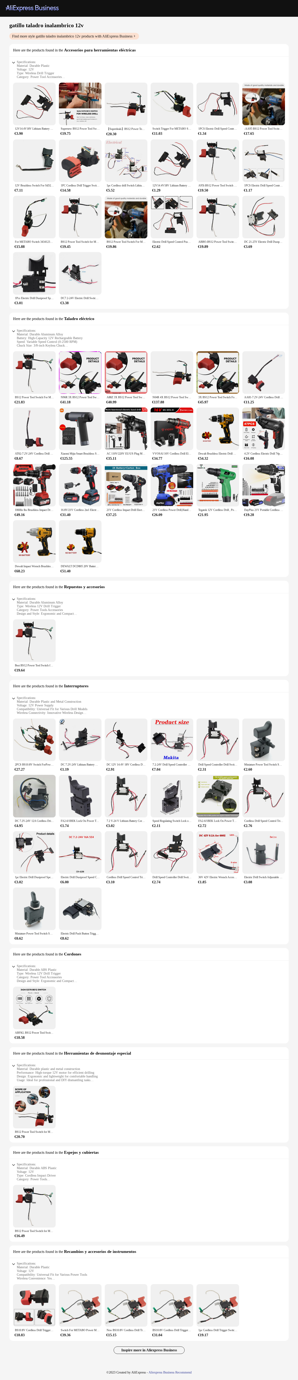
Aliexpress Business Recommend (170, 1372)
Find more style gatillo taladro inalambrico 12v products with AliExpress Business (72, 36)
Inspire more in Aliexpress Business (149, 1350)
